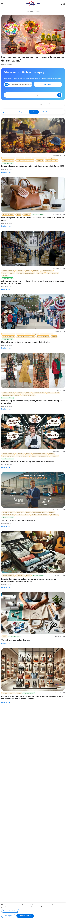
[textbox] (18, 84)
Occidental (40, 160)
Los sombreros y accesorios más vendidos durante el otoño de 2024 (32, 166)
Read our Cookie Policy (10, 911)
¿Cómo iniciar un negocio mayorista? (18, 520)
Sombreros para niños (39, 158)
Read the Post (5, 172)
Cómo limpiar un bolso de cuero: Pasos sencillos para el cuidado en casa (32, 219)
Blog (32, 11)
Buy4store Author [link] (6, 169)
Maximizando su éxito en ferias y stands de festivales (25, 342)
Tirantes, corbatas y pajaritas (25, 160)
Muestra (5, 275)
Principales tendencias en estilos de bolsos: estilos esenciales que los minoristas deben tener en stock (32, 697)
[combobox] (57, 105)
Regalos (22, 112)
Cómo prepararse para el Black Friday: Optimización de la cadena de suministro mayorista (32, 282)
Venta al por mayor (8, 158)
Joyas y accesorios (8, 160)
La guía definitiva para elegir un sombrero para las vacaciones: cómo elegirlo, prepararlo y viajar (30, 580)
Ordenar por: (44, 105)
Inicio (28, 11)
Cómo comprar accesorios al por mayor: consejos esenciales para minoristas (31, 402)
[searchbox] (33, 95)
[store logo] (33, 3)
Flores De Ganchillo (8, 273)
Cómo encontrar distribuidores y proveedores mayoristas (27, 462)
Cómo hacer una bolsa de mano (15, 640)
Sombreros (47, 112)
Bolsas (33, 112)
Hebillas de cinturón (51, 160)
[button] (48, 84)
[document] (33, 911)
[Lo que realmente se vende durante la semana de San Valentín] (33, 34)
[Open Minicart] (64, 4)
